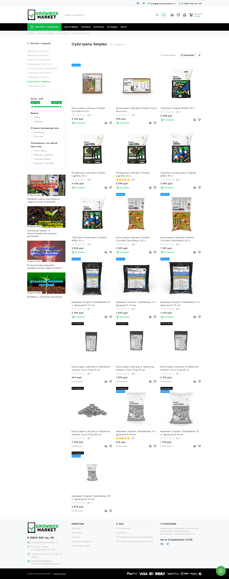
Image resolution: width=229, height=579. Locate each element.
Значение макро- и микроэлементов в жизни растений (42, 233)
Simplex (38, 121)
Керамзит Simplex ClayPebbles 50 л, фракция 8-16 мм (91, 497)
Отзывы (112, 27)
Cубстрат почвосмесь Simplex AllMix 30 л (178, 174)
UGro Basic (40, 150)
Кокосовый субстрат (39, 64)
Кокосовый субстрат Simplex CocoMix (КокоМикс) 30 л (133, 239)
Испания (39, 132)
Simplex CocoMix (44, 163)
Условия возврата (82, 541)
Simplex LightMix (43, 155)
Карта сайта (60, 574)
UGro (37, 117)
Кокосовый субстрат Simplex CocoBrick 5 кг (88, 109)
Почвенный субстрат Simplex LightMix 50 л (133, 174)
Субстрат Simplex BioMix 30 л (177, 108)
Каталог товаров (46, 27)
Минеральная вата (38, 55)
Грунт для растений (38, 59)
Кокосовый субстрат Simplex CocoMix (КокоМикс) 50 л (177, 239)
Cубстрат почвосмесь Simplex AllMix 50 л (89, 239)
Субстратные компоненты (42, 68)
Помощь (76, 528)
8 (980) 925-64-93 (192, 3)
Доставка (71, 27)
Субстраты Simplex (38, 81)
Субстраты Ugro (36, 86)
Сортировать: (168, 55)
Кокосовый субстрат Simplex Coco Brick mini (136, 109)
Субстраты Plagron (38, 77)
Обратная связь (81, 545)
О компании (123, 528)
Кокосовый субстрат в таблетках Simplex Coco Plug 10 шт (91, 368)
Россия (38, 136)
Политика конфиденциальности (134, 541)
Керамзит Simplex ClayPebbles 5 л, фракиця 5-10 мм (136, 303)
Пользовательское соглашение (134, 537)
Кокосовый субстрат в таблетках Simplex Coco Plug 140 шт (91, 433)
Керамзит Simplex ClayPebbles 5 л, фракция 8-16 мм (136, 433)
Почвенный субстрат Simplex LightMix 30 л (88, 174)
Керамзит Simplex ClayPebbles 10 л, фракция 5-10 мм (91, 303)
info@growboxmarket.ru (163, 3)
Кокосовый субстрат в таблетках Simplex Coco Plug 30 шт (135, 368)
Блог (124, 27)
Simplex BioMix (42, 159)
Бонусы (99, 27)
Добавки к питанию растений (44, 296)
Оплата (86, 27)
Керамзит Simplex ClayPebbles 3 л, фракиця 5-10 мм (180, 303)
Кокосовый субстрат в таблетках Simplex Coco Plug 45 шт (179, 368)
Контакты (121, 532)
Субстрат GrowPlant (39, 72)
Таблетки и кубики (38, 51)
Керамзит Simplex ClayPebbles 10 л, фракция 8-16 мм (179, 433)
